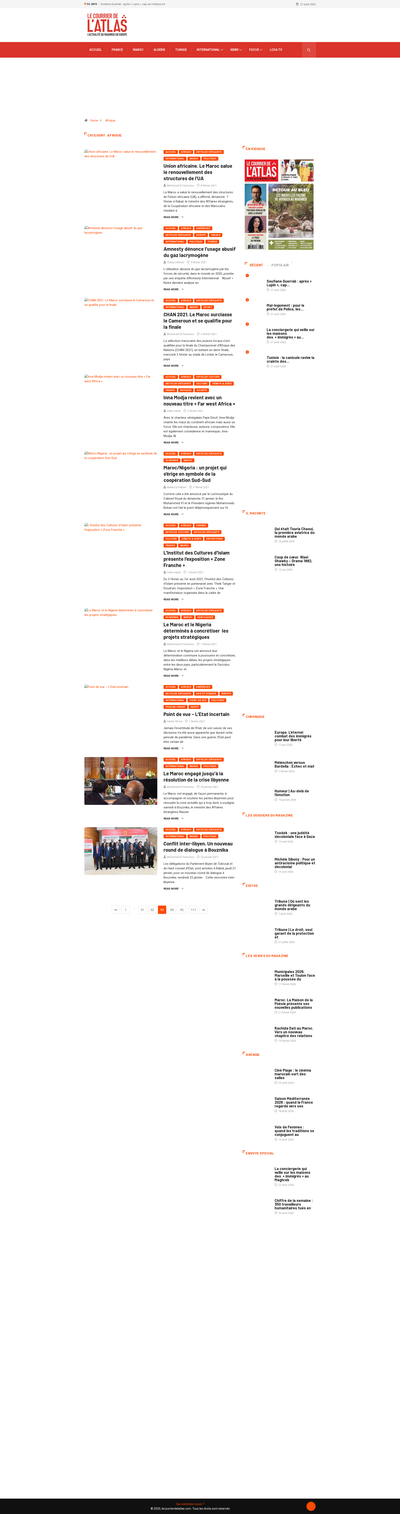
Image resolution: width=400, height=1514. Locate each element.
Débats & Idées (222, 383)
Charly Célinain (175, 262)
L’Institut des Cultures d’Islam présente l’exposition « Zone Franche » (197, 559)
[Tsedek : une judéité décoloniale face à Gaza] (256, 835)
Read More (171, 217)
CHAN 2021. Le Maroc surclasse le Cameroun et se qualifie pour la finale (198, 320)
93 (162, 910)
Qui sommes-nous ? (190, 1504)
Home (94, 120)
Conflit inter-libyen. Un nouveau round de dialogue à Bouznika (198, 846)
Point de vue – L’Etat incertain (196, 714)
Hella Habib (174, 410)
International (208, 49)
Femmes (280, 855)
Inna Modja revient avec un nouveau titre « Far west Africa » (199, 400)
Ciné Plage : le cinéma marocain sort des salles (293, 1074)
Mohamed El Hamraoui (180, 185)
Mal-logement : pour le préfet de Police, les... (285, 307)
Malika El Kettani (176, 487)
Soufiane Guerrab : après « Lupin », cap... (289, 283)
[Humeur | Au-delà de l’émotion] (256, 793)
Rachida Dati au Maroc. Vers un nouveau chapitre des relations (294, 1032)
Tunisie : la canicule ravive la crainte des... (290, 359)
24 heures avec (284, 1024)
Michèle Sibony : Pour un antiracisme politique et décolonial (295, 863)
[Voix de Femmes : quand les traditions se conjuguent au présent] (256, 1131)
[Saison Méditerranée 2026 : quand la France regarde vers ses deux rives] (256, 1103)
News (234, 49)
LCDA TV (276, 49)
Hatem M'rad (174, 721)
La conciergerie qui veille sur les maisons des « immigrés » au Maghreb (292, 1174)
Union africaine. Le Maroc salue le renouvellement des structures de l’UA (198, 172)
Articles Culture (207, 377)
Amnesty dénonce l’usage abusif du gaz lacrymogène (200, 252)
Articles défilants (209, 152)
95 (181, 910)
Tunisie (181, 49)
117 (193, 910)
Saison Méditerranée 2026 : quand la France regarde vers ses (294, 1102)
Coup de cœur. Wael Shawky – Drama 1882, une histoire (293, 561)
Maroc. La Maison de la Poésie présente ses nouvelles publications (294, 1004)
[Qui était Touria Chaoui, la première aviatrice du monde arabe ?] (256, 533)
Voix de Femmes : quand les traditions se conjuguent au (294, 1131)
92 (152, 910)
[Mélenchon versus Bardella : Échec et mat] (256, 765)
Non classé (205, 617)
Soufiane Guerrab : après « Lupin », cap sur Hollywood (132, 4)
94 (172, 910)
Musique (185, 390)
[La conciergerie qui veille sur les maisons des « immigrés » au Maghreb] (256, 1173)
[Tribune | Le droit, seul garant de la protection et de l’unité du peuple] (256, 934)
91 (142, 910)
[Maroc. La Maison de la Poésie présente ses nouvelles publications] (256, 1004)
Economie (172, 460)
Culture (201, 383)
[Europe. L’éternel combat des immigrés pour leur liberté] (256, 736)
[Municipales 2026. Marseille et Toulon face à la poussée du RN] (256, 975)
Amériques (203, 228)
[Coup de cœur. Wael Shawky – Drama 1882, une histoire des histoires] (256, 561)
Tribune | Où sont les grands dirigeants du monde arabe (292, 905)
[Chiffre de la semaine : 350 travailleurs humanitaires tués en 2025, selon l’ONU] (256, 1205)
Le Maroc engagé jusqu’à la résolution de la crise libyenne (196, 776)
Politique (210, 158)
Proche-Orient (175, 707)
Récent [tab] (256, 265)
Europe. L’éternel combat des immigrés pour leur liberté (293, 736)
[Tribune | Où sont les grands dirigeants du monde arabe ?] (256, 905)
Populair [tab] (280, 265)
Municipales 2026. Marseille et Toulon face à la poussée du (295, 975)
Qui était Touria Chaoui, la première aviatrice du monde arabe (295, 532)
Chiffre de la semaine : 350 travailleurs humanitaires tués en (294, 1204)
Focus (254, 49)
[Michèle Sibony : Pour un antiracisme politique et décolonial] (256, 863)
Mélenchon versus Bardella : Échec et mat (294, 764)
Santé (195, 707)
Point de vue (198, 700)
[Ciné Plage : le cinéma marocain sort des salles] (256, 1074)
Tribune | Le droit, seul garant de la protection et (294, 933)
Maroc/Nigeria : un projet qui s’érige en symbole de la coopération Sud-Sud (195, 473)
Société (202, 390)
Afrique (110, 120)
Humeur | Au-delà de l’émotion (292, 793)
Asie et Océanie (206, 693)
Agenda (201, 525)
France (117, 49)
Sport (208, 307)
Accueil (95, 49)
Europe (201, 235)
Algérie (159, 49)
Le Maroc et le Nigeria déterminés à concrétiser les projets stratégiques (196, 630)
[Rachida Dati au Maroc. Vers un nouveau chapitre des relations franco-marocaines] (256, 1032)
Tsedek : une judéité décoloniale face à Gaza (295, 834)
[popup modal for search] (309, 50)
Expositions (214, 538)
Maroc (138, 49)
